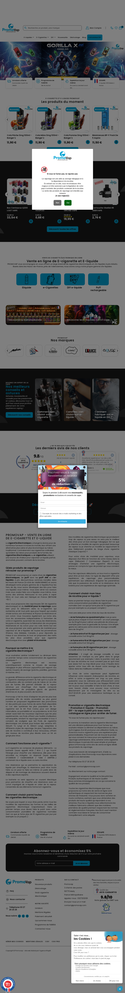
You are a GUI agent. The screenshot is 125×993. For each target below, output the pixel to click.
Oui (68, 203)
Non (57, 203)
